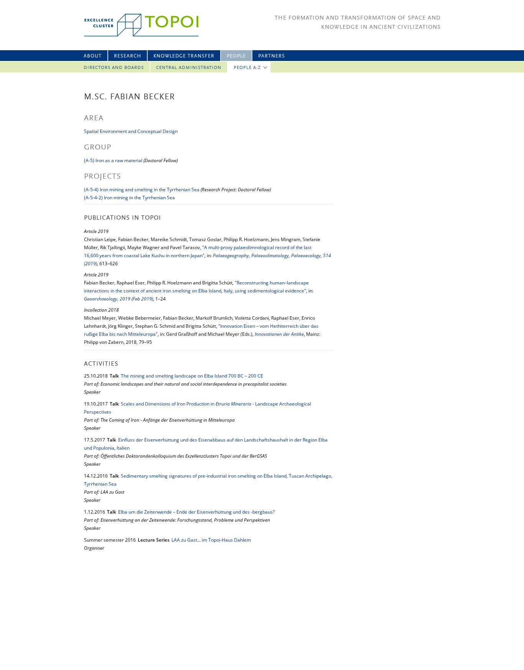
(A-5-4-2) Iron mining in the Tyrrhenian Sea (129, 197)
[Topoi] (134, 25)
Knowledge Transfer (183, 56)
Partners (271, 56)
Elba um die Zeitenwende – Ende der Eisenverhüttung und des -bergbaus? (196, 512)
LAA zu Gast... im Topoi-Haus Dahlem (211, 540)
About (93, 56)
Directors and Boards (114, 68)
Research (127, 56)
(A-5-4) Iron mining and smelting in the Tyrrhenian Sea (141, 189)
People (236, 56)
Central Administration (188, 68)
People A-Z (247, 68)
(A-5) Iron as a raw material (113, 160)
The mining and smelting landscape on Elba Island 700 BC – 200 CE (192, 376)
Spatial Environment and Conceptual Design (131, 131)
